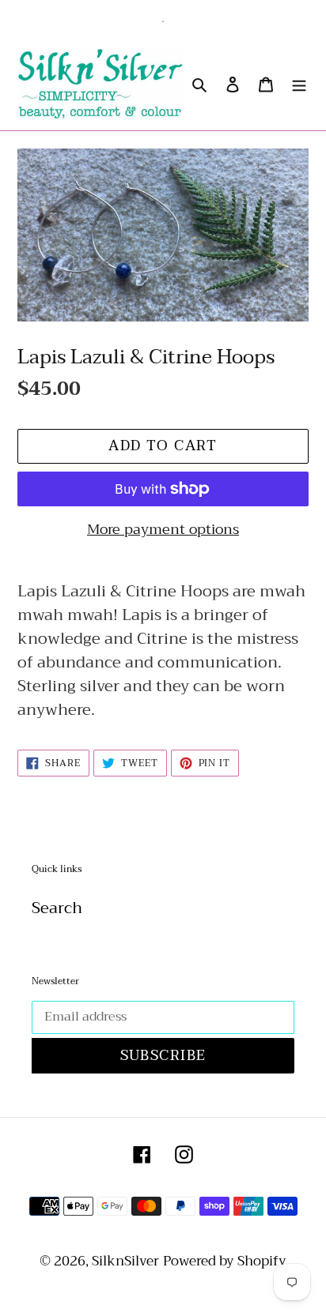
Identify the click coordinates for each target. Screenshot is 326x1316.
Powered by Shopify (224, 1261)
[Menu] (299, 83)
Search (57, 908)
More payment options (163, 529)
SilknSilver (125, 1261)
